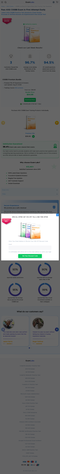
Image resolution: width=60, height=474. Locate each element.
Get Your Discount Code (30, 256)
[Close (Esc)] (57, 215)
